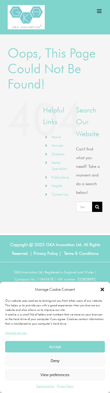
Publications (60, 177)
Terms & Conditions (81, 253)
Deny (55, 361)
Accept (55, 347)
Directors (58, 154)
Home (56, 137)
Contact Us (60, 194)
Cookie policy (45, 386)
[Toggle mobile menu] (99, 11)
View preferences (55, 375)
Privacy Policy (65, 386)
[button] (102, 289)
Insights (57, 186)
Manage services (16, 333)
